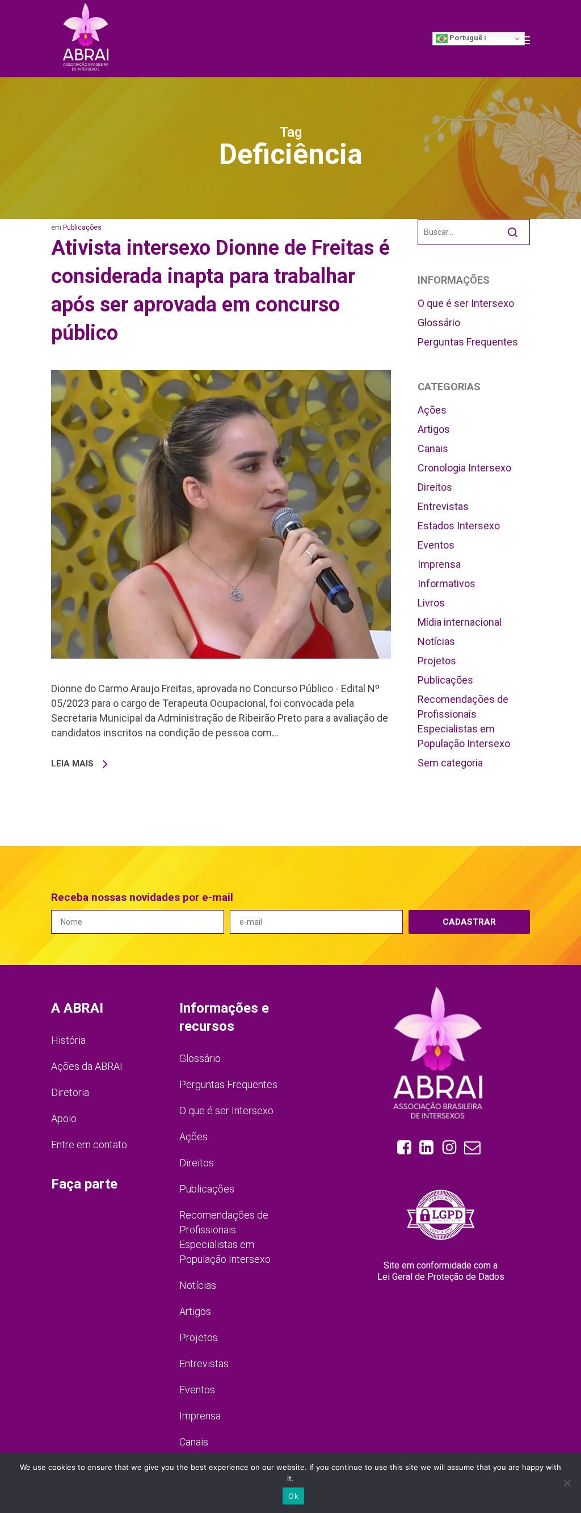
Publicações (82, 227)
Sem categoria (450, 763)
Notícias (436, 641)
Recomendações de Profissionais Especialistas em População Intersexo (464, 721)
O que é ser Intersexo (466, 303)
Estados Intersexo (459, 526)
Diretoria (70, 1092)
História (68, 1040)
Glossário (439, 322)
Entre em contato (89, 1144)
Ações (432, 410)
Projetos (437, 661)
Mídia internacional (460, 622)
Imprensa (439, 564)
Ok (293, 1496)
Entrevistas (443, 506)
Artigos (434, 429)
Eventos (436, 545)
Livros (431, 603)
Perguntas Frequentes (468, 342)
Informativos (446, 583)
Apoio (64, 1118)
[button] (505, 39)
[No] (566, 1483)
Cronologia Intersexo (464, 468)
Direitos (435, 487)
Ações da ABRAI (87, 1066)
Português (467, 37)
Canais (433, 448)
